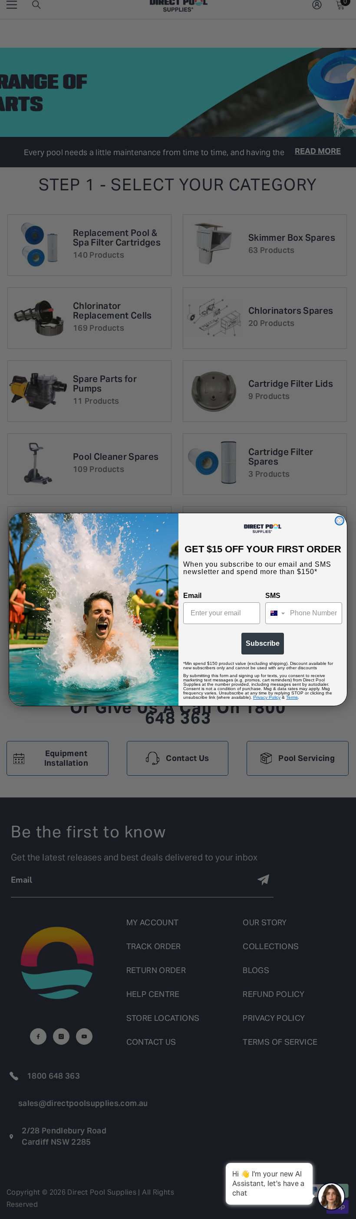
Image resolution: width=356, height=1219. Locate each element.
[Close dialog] (339, 520)
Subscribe (263, 643)
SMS (272, 595)
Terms (292, 697)
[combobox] (276, 613)
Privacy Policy (266, 697)
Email (192, 595)
